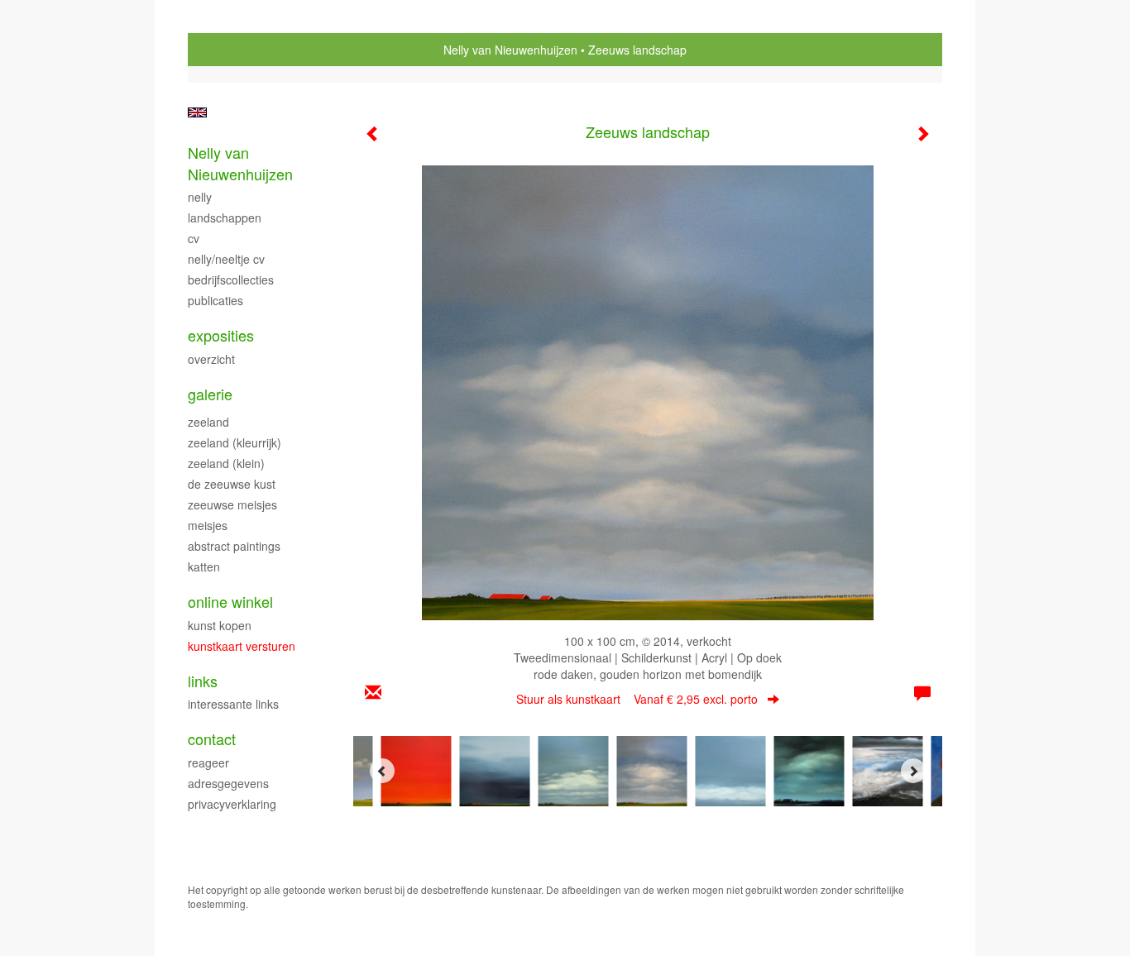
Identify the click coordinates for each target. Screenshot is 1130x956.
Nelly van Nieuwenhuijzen (510, 49)
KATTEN (204, 566)
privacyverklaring (232, 804)
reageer (208, 762)
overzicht (211, 359)
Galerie (210, 394)
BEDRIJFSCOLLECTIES (231, 279)
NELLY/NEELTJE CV (226, 259)
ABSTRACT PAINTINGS (234, 546)
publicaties (215, 300)
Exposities (221, 335)
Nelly (200, 197)
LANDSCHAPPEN (224, 217)
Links (203, 681)
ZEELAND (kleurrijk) (234, 442)
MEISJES (207, 525)
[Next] (913, 770)
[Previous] (382, 770)
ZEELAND (208, 421)
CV (193, 238)
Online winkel (230, 601)
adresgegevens (228, 783)
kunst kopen (219, 625)
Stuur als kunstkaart (637, 699)
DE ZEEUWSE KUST (231, 484)
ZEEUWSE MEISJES (232, 504)
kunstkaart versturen (241, 646)
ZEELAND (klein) (226, 463)
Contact (212, 739)
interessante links (233, 703)
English (197, 112)
